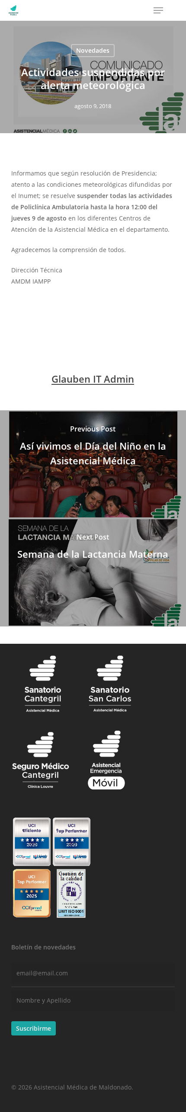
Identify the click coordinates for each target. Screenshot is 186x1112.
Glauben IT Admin (92, 378)
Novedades (92, 50)
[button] (158, 10)
